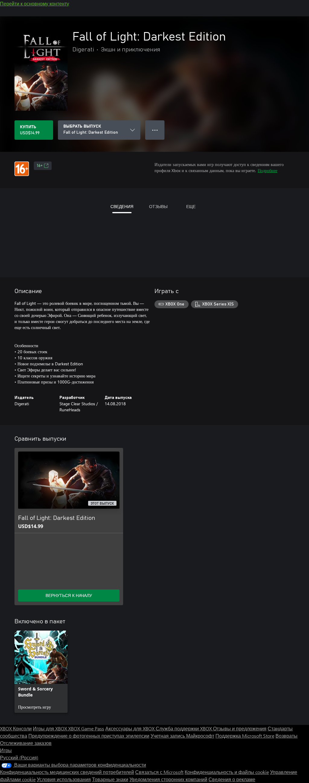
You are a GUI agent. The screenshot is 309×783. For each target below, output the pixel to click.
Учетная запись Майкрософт (182, 735)
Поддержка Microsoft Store (244, 735)
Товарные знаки (110, 779)
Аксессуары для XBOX (130, 728)
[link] (41, 672)
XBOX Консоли (16, 728)
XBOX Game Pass (86, 728)
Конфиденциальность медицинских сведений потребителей (67, 772)
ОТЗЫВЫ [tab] (158, 206)
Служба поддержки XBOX (184, 728)
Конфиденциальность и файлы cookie (227, 772)
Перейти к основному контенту (34, 3)
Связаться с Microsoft (159, 772)
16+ (40, 166)
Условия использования (64, 779)
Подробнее (267, 170)
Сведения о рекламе (232, 779)
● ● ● (155, 130)
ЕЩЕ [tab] (191, 206)
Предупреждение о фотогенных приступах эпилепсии (88, 735)
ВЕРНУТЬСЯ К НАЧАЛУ (69, 595)
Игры (6, 750)
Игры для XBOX (50, 728)
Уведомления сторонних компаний (168, 779)
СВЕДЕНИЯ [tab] (121, 206)
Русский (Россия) (19, 757)
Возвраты (287, 735)
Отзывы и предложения (239, 728)
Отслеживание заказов (26, 743)
